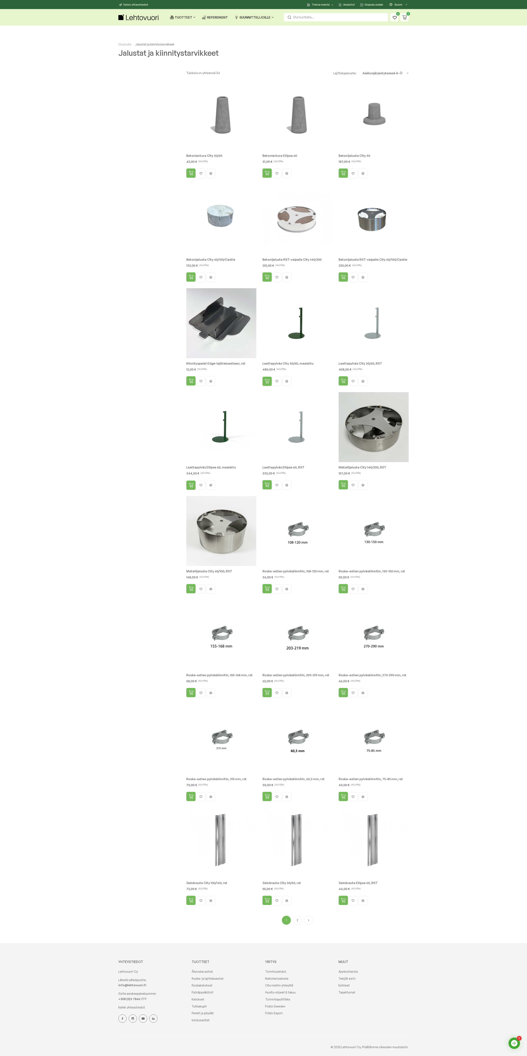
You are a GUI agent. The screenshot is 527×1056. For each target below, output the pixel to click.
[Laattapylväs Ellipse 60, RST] (297, 427)
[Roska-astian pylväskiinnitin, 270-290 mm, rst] (374, 635)
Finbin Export (274, 1013)
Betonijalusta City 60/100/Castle (210, 259)
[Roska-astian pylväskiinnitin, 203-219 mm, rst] (297, 635)
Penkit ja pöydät (203, 1013)
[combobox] (336, 17)
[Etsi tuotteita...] (289, 17)
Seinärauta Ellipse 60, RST (358, 883)
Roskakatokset (202, 985)
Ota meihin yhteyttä (279, 985)
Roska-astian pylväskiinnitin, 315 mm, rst (216, 779)
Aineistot (349, 4)
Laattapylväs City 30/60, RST (360, 363)
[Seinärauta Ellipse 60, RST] (374, 843)
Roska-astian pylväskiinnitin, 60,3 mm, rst (293, 779)
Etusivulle (124, 44)
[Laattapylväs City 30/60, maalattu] (297, 323)
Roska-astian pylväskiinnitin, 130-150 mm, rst (372, 571)
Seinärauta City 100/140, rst (206, 883)
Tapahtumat (346, 992)
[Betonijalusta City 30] (374, 115)
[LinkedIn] (153, 1018)
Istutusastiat (201, 1020)
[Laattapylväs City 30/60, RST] (374, 323)
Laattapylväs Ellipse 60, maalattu (211, 467)
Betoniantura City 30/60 (204, 156)
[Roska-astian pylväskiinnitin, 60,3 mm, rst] (297, 739)
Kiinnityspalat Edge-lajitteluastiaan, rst (215, 363)
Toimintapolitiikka (277, 999)
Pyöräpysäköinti (202, 992)
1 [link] (286, 920)
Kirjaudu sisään (374, 4)
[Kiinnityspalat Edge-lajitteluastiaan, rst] (221, 323)
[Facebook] (122, 1018)
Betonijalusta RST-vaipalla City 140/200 (292, 259)
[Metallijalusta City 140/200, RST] (374, 427)
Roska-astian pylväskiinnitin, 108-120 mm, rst (295, 571)
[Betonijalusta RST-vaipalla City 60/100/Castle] (374, 219)
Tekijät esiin (347, 978)
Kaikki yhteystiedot (131, 1007)
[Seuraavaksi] (308, 920)
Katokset (198, 999)
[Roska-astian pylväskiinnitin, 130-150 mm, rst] (374, 531)
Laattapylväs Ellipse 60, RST (283, 467)
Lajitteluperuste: (344, 73)
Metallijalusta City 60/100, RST (209, 571)
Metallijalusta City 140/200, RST (362, 467)
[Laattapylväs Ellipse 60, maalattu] (221, 427)
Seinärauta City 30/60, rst (281, 883)
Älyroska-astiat (202, 972)
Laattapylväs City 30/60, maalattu (288, 363)
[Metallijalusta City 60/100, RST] (221, 531)
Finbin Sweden (275, 1006)
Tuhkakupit (199, 1006)
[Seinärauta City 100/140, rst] (221, 843)
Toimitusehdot (275, 972)
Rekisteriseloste (276, 978)
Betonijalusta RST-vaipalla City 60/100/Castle (373, 259)
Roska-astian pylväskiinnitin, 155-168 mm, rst (219, 675)
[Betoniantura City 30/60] (221, 115)
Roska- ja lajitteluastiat (208, 978)
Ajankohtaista (348, 972)
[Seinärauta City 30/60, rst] (297, 843)
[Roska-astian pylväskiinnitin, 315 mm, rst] (221, 739)
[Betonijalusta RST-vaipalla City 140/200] (297, 219)
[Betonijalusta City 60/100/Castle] (221, 219)
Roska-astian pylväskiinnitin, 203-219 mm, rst (295, 675)
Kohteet (344, 985)
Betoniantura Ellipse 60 (279, 156)
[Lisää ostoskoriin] (191, 173)
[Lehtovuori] (139, 17)
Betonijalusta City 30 (354, 156)
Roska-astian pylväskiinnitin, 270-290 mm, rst (372, 675)
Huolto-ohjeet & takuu (280, 992)
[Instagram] (133, 1018)
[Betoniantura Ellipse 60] (297, 115)
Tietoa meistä (321, 4)
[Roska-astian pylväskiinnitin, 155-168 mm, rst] (221, 635)
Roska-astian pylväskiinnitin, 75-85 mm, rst (371, 779)
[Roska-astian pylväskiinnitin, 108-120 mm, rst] (297, 531)
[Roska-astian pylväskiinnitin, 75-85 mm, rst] (374, 739)
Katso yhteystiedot (136, 4)
